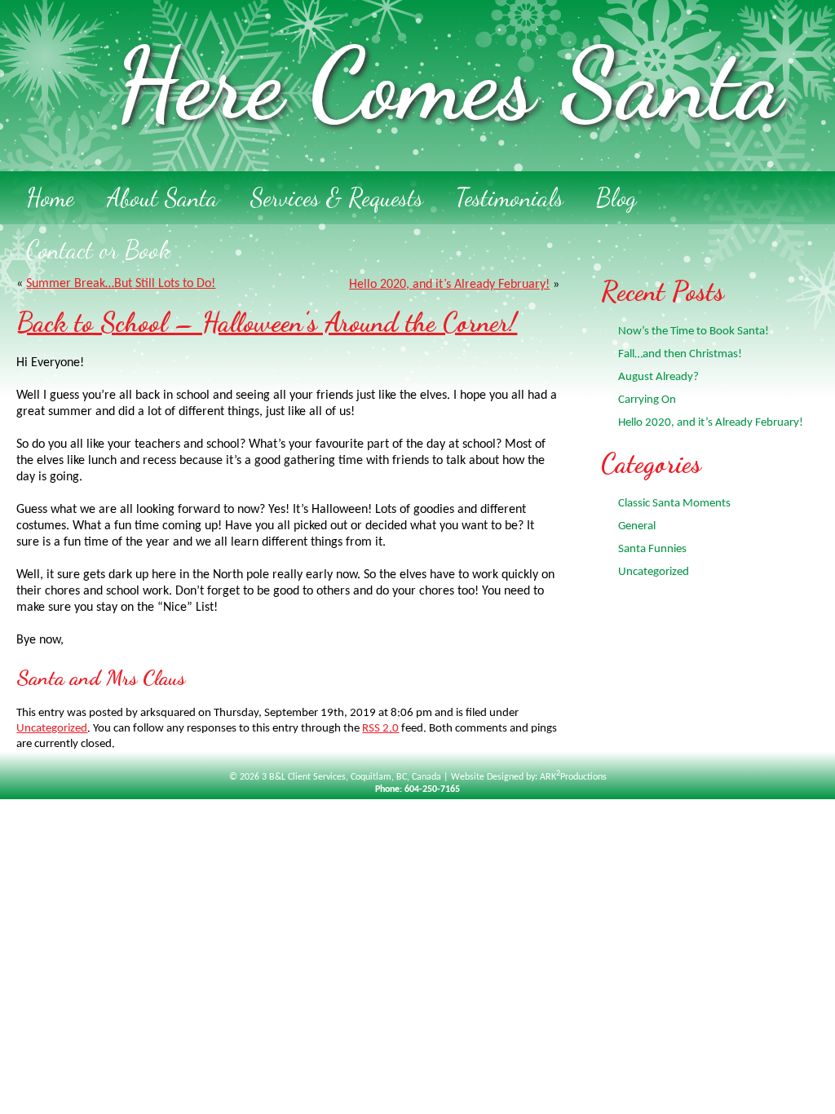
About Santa (162, 197)
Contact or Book (98, 249)
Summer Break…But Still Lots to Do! (120, 283)
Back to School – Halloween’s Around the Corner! (266, 322)
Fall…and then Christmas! (680, 354)
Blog (616, 197)
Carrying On (647, 400)
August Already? (658, 377)
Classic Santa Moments (674, 503)
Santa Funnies (652, 549)
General (637, 526)
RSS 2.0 (380, 729)
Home (50, 197)
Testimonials (509, 197)
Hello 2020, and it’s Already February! (449, 284)
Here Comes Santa (448, 84)
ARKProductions (573, 777)
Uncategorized (51, 729)
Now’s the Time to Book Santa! (693, 331)
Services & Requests (336, 197)
